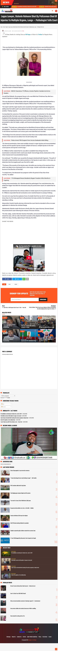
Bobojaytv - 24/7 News (32, 640)
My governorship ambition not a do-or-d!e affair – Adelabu (22, 508)
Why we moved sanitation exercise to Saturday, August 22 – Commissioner (25, 601)
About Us (14, 637)
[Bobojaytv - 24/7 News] (29, 634)
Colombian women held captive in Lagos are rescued (32, 6)
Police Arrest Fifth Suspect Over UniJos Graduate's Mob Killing (29, 140)
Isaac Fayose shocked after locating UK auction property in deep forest (14, 418)
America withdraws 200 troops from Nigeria (19, 516)
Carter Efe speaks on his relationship (8, 420)
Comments (4, 407)
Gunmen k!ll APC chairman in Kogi (28, 341)
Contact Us (19, 637)
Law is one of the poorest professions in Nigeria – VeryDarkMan (8, 339)
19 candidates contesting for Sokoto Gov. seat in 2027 (11, 414)
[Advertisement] (29, 41)
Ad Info (24, 637)
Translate (8, 397)
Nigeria (16, 284)
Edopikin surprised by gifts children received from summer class (22, 531)
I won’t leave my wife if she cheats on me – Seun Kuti (11, 422)
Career (50, 637)
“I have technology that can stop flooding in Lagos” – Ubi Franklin (23, 478)
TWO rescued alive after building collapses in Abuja (28, 326)
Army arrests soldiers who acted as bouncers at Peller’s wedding (23, 609)
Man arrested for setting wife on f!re (17, 616)
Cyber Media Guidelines (32, 637)
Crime (9, 284)
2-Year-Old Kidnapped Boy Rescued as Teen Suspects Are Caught (23, 538)
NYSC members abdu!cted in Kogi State (18, 486)
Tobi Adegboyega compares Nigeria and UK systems (20, 493)
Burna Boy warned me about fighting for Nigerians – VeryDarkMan (9, 326)
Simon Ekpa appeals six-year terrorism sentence (19, 471)
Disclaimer (45, 637)
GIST (22, 318)
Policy (40, 637)
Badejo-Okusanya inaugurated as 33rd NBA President (46, 340)
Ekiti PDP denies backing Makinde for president (19, 523)
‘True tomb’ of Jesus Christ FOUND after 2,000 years (20, 501)
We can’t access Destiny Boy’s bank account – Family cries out (22, 586)
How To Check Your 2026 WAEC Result (18, 594)
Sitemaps (8, 637)
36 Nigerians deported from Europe (46, 327)
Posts (3, 404)
